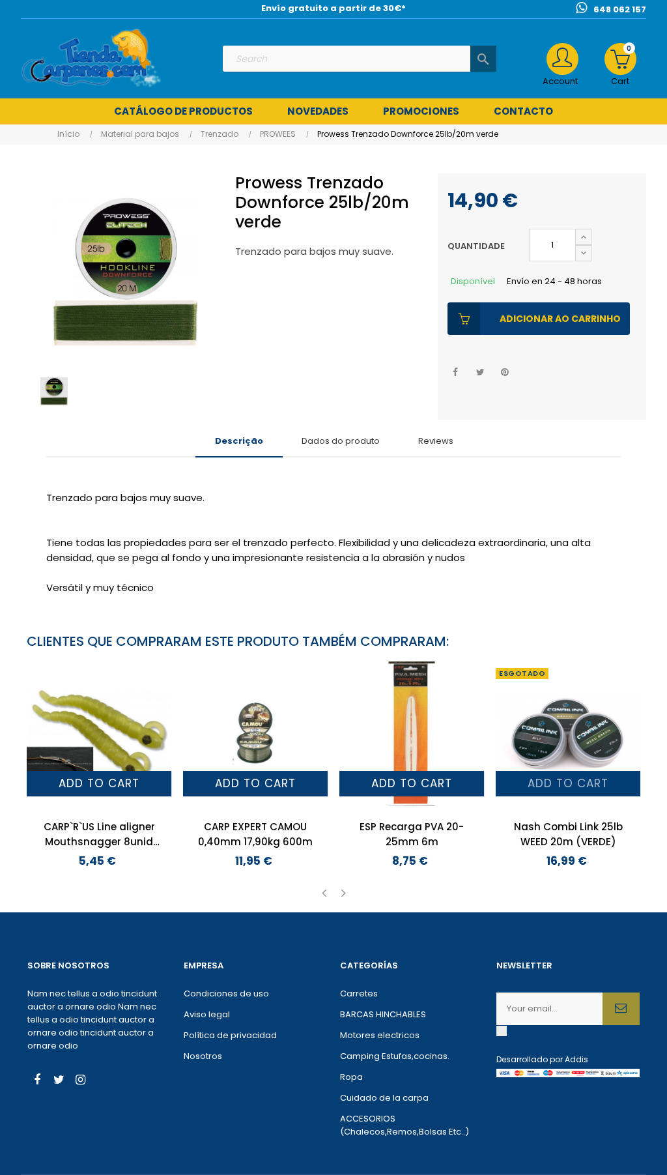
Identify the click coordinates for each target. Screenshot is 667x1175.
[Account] (562, 59)
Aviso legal (207, 1014)
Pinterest (505, 372)
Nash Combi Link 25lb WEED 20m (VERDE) (568, 834)
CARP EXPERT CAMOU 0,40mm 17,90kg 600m (255, 834)
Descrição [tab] (239, 441)
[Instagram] (80, 1081)
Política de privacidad (230, 1035)
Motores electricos (379, 1035)
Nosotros (203, 1056)
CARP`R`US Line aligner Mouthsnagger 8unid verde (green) (99, 834)
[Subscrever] (621, 1009)
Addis (576, 1059)
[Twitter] (58, 1081)
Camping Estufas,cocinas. (394, 1056)
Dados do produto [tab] (341, 441)
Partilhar (455, 372)
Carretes (359, 993)
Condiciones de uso (226, 993)
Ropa (351, 1077)
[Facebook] (37, 1081)
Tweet (480, 372)
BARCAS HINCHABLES (383, 1014)
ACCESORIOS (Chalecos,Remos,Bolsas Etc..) (404, 1125)
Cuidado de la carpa (384, 1098)
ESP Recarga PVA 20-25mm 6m (412, 834)
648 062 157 (619, 9)
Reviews (435, 441)
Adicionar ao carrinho (560, 318)
